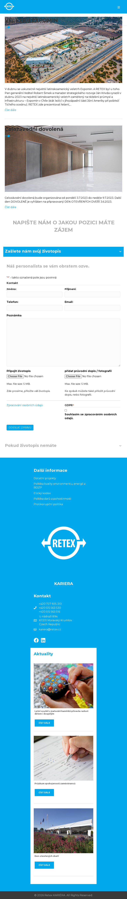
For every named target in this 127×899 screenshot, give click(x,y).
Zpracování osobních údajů (25, 405)
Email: (69, 302)
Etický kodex (42, 493)
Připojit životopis (19, 371)
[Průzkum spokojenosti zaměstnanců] (63, 758)
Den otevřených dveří (47, 856)
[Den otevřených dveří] (63, 830)
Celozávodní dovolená (34, 129)
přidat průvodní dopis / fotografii (88, 371)
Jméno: (11, 289)
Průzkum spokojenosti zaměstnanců (55, 783)
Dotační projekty (45, 478)
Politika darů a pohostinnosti (52, 498)
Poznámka (14, 315)
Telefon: (12, 302)
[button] (44, 723)
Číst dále (10, 110)
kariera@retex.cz (50, 629)
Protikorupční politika (48, 504)
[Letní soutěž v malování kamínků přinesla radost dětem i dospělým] (63, 685)
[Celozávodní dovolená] (63, 158)
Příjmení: (70, 289)
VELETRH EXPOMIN (31, 20)
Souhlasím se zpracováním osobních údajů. (91, 416)
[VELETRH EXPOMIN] (63, 49)
